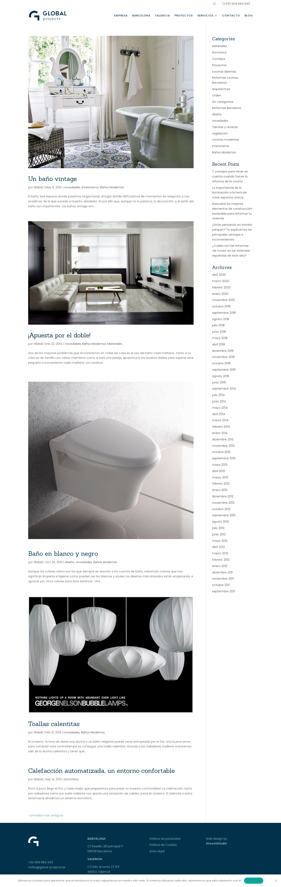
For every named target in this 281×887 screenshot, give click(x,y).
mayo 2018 (220, 338)
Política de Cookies (163, 845)
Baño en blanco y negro (63, 553)
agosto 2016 (220, 376)
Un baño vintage (52, 179)
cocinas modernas (225, 140)
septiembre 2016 (224, 370)
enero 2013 (219, 490)
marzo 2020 (220, 281)
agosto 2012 (220, 522)
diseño (69, 562)
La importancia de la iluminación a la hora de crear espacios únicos (229, 193)
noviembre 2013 (223, 446)
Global (38, 187)
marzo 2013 (220, 477)
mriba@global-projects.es (46, 867)
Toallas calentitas (54, 724)
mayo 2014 (220, 408)
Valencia (162, 15)
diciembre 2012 (222, 496)
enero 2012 (219, 566)
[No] (276, 881)
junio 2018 (219, 332)
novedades (72, 187)
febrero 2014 (221, 427)
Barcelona (141, 15)
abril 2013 (218, 471)
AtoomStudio (216, 843)
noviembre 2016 (223, 357)
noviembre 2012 (223, 503)
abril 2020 (219, 275)
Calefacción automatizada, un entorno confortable (101, 771)
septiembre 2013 (224, 458)
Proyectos (183, 15)
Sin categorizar (222, 102)
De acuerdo (253, 880)
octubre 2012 (221, 509)
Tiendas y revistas (225, 127)
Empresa (121, 15)
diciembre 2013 (222, 439)
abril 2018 (218, 344)
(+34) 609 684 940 (236, 4)
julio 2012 (218, 528)
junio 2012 (219, 534)
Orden (216, 95)
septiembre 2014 (224, 389)
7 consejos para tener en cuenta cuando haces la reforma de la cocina (230, 176)
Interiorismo (90, 187)
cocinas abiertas (224, 71)
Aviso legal (157, 851)
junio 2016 (219, 382)
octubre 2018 (221, 306)
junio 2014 (219, 401)
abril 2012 (218, 547)
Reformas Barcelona (226, 108)
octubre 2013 (221, 452)
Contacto (231, 15)
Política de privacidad (165, 839)
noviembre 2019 (223, 300)
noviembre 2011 (223, 579)
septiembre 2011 (223, 591)
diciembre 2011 (222, 572)
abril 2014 (218, 414)
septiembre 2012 (224, 515)
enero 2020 (220, 294)
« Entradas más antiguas (45, 815)
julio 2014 (218, 395)
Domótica (71, 779)
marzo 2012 (220, 553)
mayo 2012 (219, 541)
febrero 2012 (221, 560)
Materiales (114, 344)
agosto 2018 (220, 319)
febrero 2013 (221, 484)
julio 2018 (218, 325)
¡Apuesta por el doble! (59, 335)
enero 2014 (220, 433)
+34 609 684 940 (40, 862)
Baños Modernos (112, 187)
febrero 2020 (221, 287)
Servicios (205, 15)
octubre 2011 (221, 585)
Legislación (220, 133)
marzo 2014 (220, 420)
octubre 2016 (221, 363)
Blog (249, 15)
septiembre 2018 (224, 313)
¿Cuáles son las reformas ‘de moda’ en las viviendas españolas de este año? (231, 251)
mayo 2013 (219, 465)
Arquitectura (221, 89)
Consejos (218, 59)
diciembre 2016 (223, 351)
